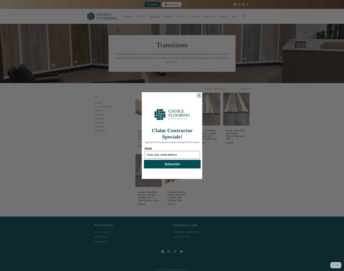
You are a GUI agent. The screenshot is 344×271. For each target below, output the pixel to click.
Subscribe (172, 164)
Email (148, 148)
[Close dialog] (199, 95)
